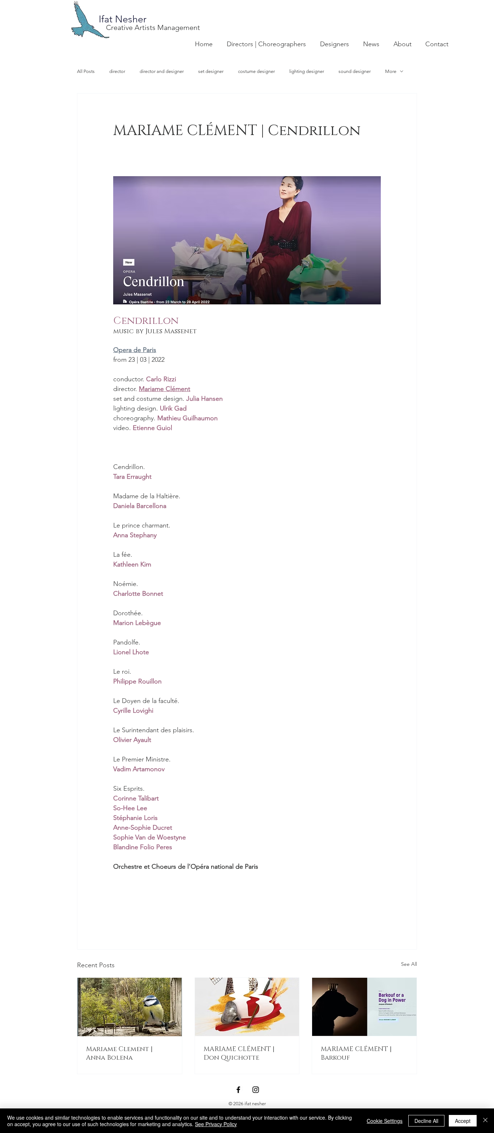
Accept (462, 1120)
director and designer (162, 71)
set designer (210, 71)
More (390, 71)
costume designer (256, 71)
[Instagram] (255, 1089)
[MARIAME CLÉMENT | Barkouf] (364, 1007)
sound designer (354, 71)
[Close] (485, 1120)
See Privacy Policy (216, 1124)
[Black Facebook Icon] (238, 1089)
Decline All (426, 1120)
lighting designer (306, 71)
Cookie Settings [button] (385, 1120)
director (117, 71)
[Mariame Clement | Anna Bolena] (129, 1007)
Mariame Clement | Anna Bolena (119, 1053)
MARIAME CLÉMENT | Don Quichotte (239, 1053)
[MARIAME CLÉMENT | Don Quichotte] (247, 1007)
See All (409, 964)
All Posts (86, 71)
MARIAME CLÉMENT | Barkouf (356, 1053)
